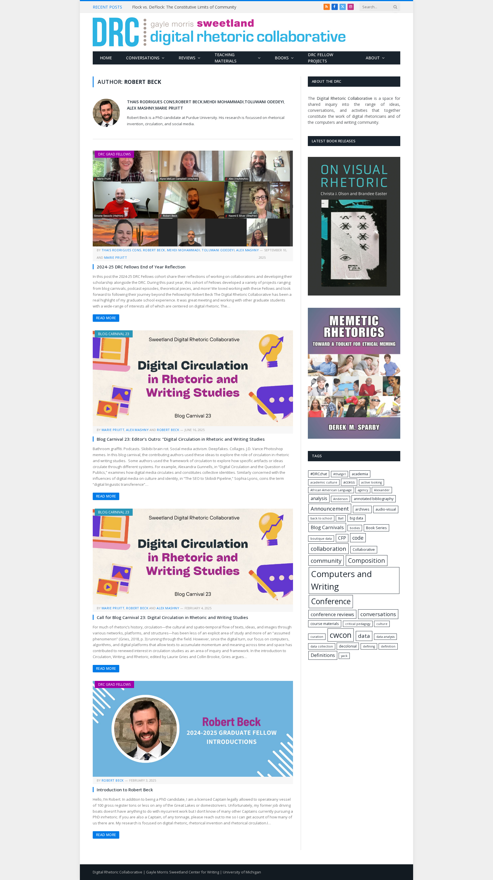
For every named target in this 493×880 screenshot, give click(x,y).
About (373, 57)
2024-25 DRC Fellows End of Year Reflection (141, 267)
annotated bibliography (373, 498)
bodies (355, 528)
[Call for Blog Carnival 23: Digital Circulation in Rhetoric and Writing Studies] (193, 556)
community (326, 561)
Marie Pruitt (169, 108)
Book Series (376, 527)
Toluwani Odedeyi (264, 101)
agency (363, 490)
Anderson (340, 499)
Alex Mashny (140, 108)
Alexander (382, 490)
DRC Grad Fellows (114, 154)
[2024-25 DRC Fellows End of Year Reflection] (193, 198)
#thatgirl (339, 474)
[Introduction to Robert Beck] (193, 729)
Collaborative (364, 549)
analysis (319, 498)
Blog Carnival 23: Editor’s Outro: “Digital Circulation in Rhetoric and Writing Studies (181, 439)
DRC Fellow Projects (320, 58)
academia (360, 473)
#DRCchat (318, 473)
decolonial (348, 646)
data (364, 636)
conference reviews (332, 614)
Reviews (187, 57)
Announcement (330, 508)
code (357, 537)
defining (369, 646)
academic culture (323, 482)
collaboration (328, 549)
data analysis (385, 637)
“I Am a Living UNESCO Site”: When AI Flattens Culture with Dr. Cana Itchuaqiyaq (196, 7)
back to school (321, 518)
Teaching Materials (226, 58)
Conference (331, 601)
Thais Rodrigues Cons (151, 101)
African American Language (331, 490)
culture (381, 624)
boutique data (321, 539)
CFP (342, 538)
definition (388, 646)
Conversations (142, 57)
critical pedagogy (357, 624)
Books (282, 57)
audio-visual (385, 509)
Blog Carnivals (327, 527)
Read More (106, 317)
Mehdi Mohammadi (223, 101)
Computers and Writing (341, 580)
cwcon (340, 635)
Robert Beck (189, 101)
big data (356, 518)
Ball (341, 518)
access (349, 482)
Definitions (323, 655)
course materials (324, 623)
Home (106, 57)
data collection (321, 646)
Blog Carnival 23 (113, 333)
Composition (366, 560)
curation (316, 637)
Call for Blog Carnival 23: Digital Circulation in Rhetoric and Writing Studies (172, 617)
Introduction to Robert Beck (125, 789)
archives (362, 509)
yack (344, 656)
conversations (378, 614)
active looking (371, 482)
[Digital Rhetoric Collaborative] (219, 32)
